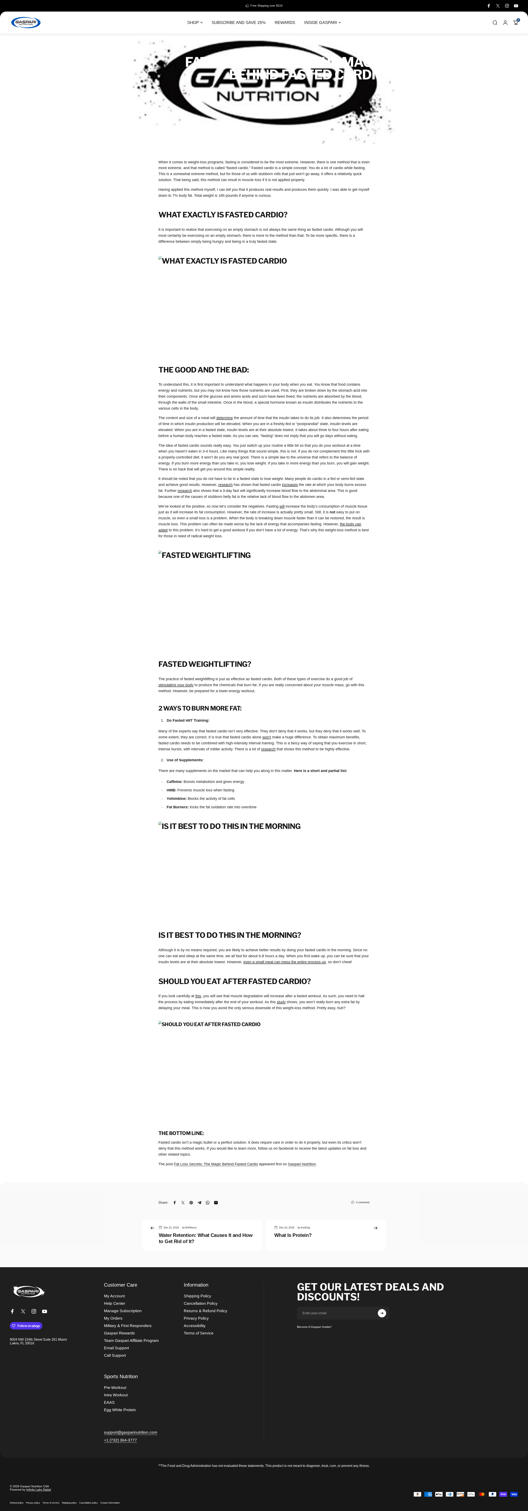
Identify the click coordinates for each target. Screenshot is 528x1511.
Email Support (116, 1348)
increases (290, 485)
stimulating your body (175, 685)
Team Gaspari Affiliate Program (131, 1340)
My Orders (113, 1318)
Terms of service (50, 1503)
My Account (114, 1296)
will (282, 506)
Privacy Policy (196, 1318)
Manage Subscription (123, 1311)
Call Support (115, 1355)
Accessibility (195, 1326)
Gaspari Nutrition (302, 1164)
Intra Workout (116, 1395)
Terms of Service (198, 1333)
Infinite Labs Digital (38, 1489)
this (198, 996)
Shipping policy (69, 1503)
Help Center (114, 1303)
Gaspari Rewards (119, 1333)
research (225, 485)
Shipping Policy (197, 1296)
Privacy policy (33, 1503)
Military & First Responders (128, 1326)
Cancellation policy (88, 1503)
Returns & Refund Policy (205, 1311)
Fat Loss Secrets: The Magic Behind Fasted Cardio (216, 1164)
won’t (266, 737)
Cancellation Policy (201, 1303)
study (281, 1002)
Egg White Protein (120, 1410)
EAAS (109, 1402)
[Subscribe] (382, 1313)
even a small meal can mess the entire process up (284, 962)
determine (224, 418)
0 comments (363, 1202)
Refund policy (17, 1503)
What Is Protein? (293, 1235)
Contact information (110, 1503)
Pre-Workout (115, 1387)
